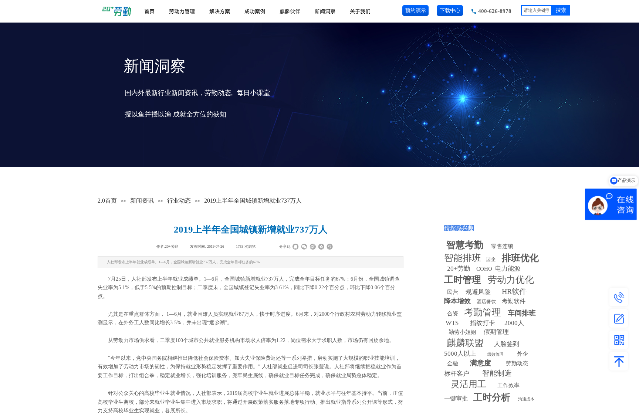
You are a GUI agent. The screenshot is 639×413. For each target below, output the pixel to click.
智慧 (464, 245)
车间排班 (522, 313)
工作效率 (508, 385)
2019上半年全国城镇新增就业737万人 (253, 200)
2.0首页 (107, 200)
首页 (149, 11)
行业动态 (179, 200)
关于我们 (360, 11)
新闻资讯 (142, 200)
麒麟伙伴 (290, 11)
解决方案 (219, 11)
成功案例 (254, 11)
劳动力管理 (182, 11)
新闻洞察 (325, 11)
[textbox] (536, 10)
